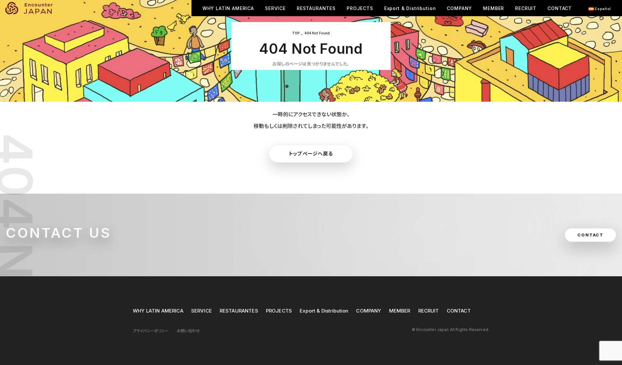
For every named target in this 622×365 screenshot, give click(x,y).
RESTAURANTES (316, 8)
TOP (296, 33)
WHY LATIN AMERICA (228, 8)
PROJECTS (360, 8)
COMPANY (459, 8)
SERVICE (275, 8)
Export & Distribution (410, 8)
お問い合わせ (188, 330)
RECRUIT (525, 8)
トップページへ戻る (311, 154)
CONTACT (559, 8)
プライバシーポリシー (151, 330)
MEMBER (493, 8)
